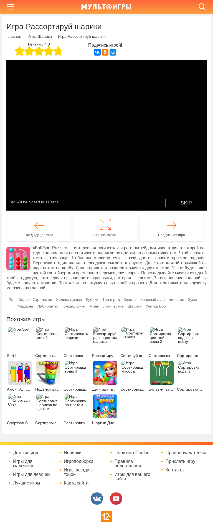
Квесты (130, 299)
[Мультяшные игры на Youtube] (116, 498)
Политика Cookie (132, 453)
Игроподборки (78, 461)
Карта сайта (76, 483)
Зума (192, 299)
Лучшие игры (26, 483)
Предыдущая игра (38, 235)
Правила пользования (128, 463)
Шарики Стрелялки (34, 299)
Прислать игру (180, 461)
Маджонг (25, 306)
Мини (94, 306)
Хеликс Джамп (69, 299)
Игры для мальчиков (24, 463)
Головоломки (73, 306)
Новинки (73, 453)
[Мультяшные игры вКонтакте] (97, 498)
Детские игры (26, 453)
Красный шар (152, 299)
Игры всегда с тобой (78, 472)
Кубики (92, 299)
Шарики (135, 306)
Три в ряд (111, 299)
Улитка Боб (156, 306)
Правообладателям (186, 453)
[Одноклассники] (105, 52)
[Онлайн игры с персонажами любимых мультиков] (106, 7)
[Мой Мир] (113, 52)
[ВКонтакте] (97, 52)
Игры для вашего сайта (132, 476)
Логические (113, 306)
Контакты (175, 470)
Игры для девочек (31, 474)
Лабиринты (47, 306)
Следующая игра (171, 235)
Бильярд (176, 299)
